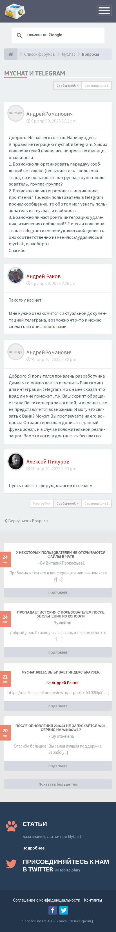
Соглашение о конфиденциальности (46, 900)
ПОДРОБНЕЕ (58, 592)
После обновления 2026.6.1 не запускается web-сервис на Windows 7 (60, 728)
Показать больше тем (58, 784)
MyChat (68, 54)
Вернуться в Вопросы (27, 520)
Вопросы (90, 54)
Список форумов (39, 54)
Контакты (93, 900)
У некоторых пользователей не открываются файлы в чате (61, 555)
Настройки (41, 503)
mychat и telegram (34, 73)
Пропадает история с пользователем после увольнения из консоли (60, 614)
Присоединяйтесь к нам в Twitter (66, 865)
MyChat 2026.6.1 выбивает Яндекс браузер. (61, 672)
